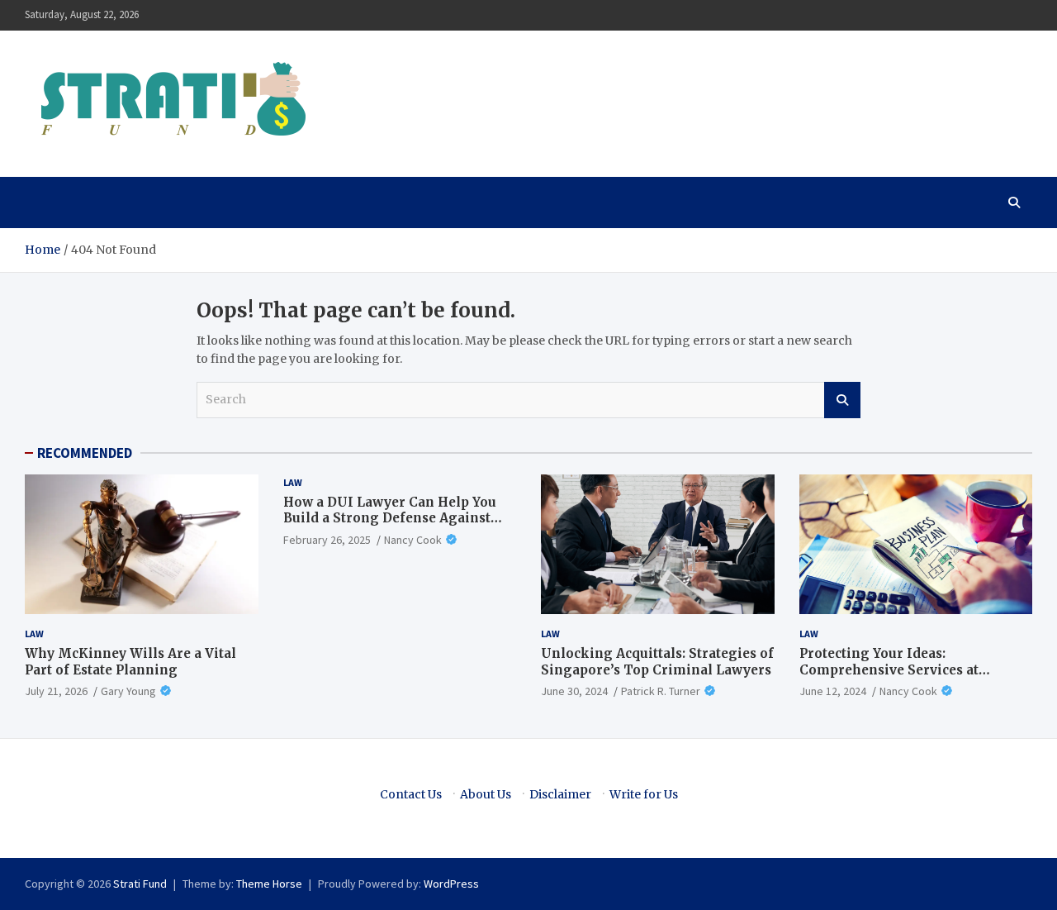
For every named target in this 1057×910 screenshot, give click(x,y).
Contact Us (411, 794)
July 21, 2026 (56, 691)
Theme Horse (269, 883)
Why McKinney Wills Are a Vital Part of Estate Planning (130, 662)
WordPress (451, 883)
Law (34, 633)
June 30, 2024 (574, 691)
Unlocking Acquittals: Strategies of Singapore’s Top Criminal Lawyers (657, 662)
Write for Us (643, 794)
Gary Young (128, 691)
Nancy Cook (413, 539)
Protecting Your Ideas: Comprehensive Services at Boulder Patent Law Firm (889, 669)
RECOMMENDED (84, 453)
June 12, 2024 (832, 691)
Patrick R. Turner (660, 691)
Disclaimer (560, 794)
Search (842, 400)
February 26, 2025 (327, 539)
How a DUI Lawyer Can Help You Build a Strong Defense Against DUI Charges (389, 518)
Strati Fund (140, 883)
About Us (485, 794)
